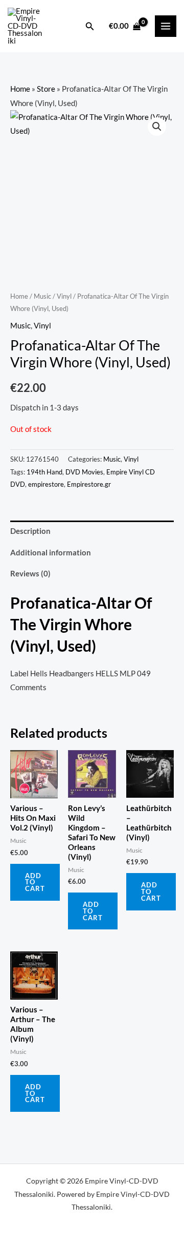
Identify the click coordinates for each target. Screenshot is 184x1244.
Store (46, 89)
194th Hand (44, 472)
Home (20, 89)
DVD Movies (84, 472)
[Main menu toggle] (165, 26)
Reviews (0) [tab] (30, 573)
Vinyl (64, 296)
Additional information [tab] (50, 552)
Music (42, 296)
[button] (90, 26)
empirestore (46, 484)
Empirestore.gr (89, 484)
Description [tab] (30, 531)
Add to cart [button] (35, 882)
